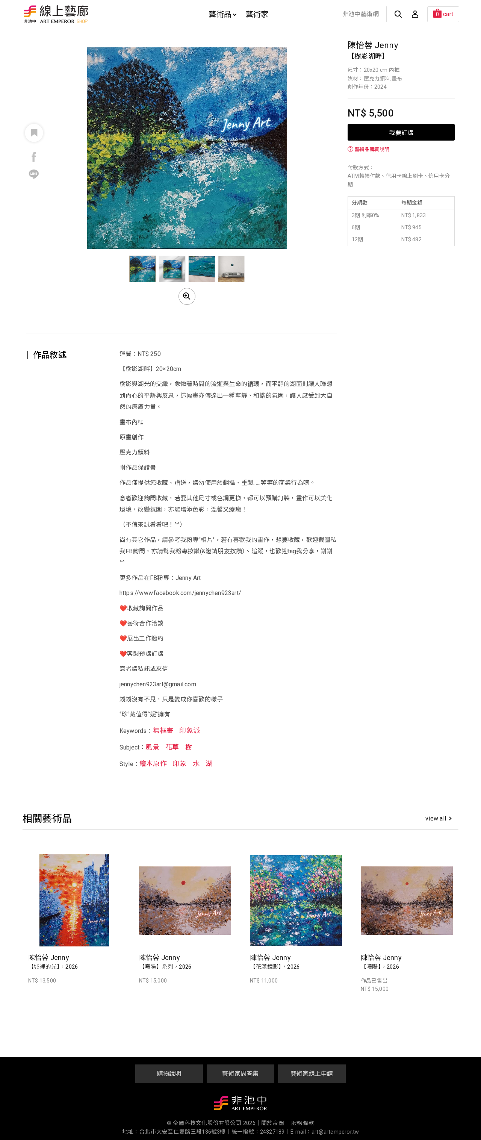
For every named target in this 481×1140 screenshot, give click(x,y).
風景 (152, 747)
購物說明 (169, 1073)
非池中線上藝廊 (82, 14)
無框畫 (163, 730)
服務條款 (302, 1123)
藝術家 (257, 14)
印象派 (189, 730)
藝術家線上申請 (311, 1073)
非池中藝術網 (360, 14)
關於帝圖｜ (275, 1123)
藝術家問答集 (240, 1073)
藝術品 (220, 14)
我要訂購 (401, 132)
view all (435, 818)
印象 (179, 764)
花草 (172, 747)
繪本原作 (153, 764)
